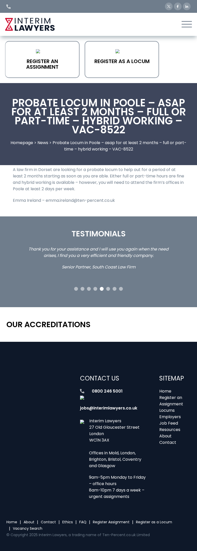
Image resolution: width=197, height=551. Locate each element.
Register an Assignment (42, 64)
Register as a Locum (122, 61)
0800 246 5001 (107, 391)
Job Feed (168, 423)
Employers (170, 417)
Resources (169, 430)
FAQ (82, 522)
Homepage (22, 143)
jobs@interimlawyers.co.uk (108, 408)
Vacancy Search (27, 528)
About (165, 436)
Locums (167, 410)
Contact (167, 442)
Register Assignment (111, 522)
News (42, 143)
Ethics (67, 522)
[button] (76, 289)
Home (165, 391)
